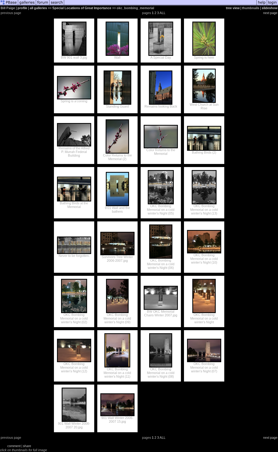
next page (270, 13)
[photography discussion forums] (42, 4)
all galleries (38, 8)
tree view (233, 8)
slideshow (269, 8)
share (27, 446)
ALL (162, 13)
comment (14, 446)
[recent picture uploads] (27, 4)
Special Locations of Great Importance (81, 8)
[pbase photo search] (56, 4)
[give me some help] (261, 4)
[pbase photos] (9, 4)
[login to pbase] (272, 4)
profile (22, 8)
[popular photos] (160, 4)
